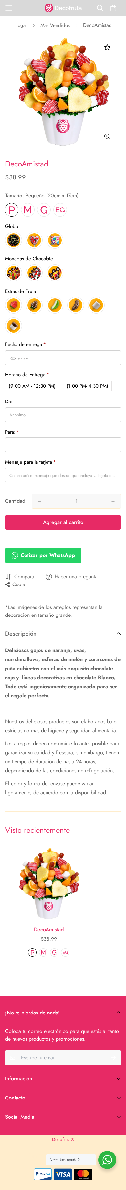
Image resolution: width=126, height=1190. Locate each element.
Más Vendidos (55, 25)
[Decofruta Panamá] (63, 8)
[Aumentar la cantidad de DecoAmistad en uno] (113, 501)
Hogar (20, 25)
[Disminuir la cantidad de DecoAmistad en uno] (39, 501)
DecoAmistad (49, 929)
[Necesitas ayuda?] (107, 1160)
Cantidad (15, 501)
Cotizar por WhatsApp (48, 555)
